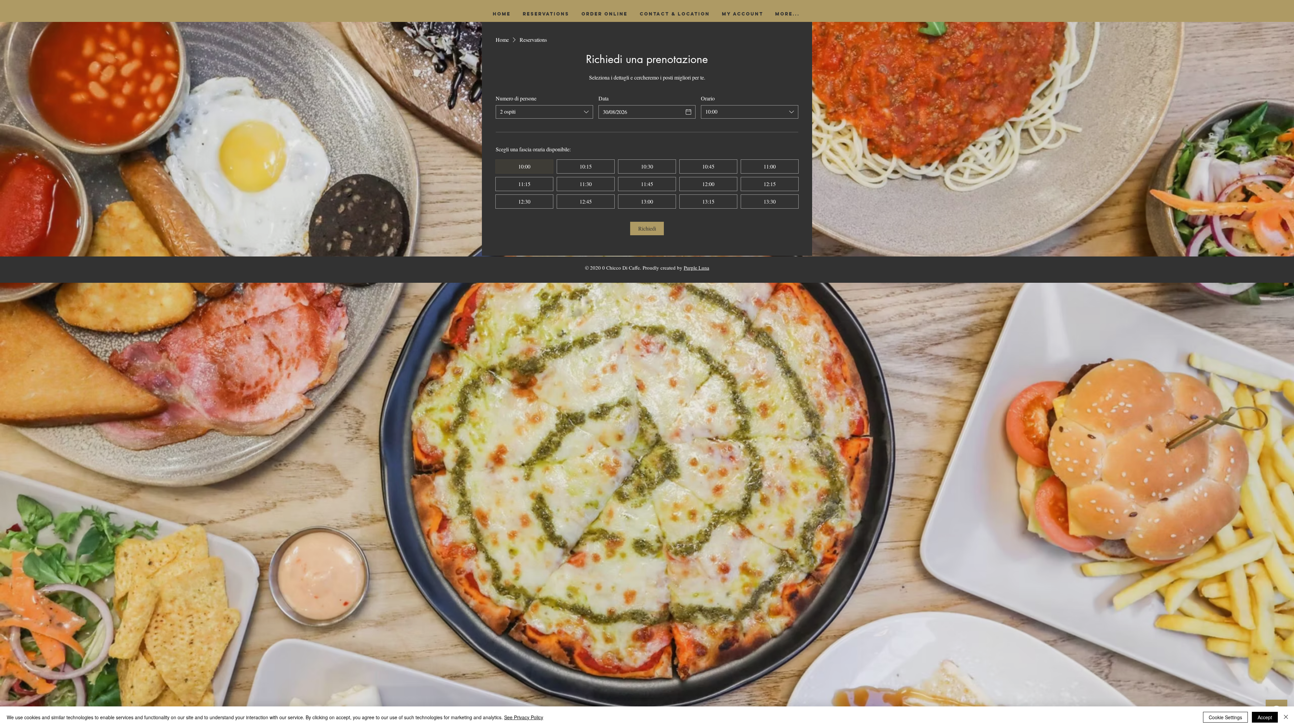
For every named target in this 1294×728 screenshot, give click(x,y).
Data (603, 98)
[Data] (688, 112)
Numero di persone (516, 98)
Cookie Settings (1225, 717)
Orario (708, 98)
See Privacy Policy (523, 717)
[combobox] (544, 112)
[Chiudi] (1286, 717)
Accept (1265, 717)
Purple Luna (696, 267)
